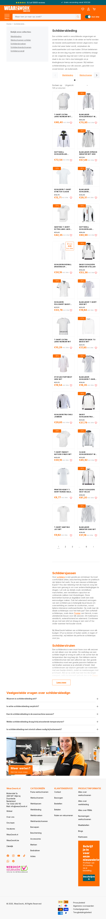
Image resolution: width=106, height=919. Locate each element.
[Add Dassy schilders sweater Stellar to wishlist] (96, 272)
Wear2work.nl (12, 834)
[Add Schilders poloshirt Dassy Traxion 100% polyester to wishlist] (71, 310)
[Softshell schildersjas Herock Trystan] (88, 214)
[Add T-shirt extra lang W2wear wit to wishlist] (71, 348)
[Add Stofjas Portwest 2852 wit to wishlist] (71, 385)
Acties (33, 856)
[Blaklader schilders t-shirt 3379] (88, 364)
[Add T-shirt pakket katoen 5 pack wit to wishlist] (71, 460)
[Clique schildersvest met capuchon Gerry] (88, 439)
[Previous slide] (55, 75)
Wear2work (19, 904)
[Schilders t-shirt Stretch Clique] (63, 176)
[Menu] (7, 14)
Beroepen (34, 827)
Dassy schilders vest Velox (87, 491)
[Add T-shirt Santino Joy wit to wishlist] (71, 535)
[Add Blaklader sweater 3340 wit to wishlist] (96, 535)
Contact (57, 792)
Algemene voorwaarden (83, 906)
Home (9, 24)
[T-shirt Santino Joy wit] (63, 514)
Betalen (57, 809)
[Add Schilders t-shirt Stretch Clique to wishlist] (71, 197)
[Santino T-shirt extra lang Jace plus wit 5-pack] (63, 214)
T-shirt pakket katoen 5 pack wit (63, 453)
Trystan (77, 613)
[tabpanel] (67, 75)
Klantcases (82, 837)
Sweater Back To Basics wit (87, 341)
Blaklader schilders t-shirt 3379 (87, 378)
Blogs (80, 831)
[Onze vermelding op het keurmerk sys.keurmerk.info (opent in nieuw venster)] (17, 872)
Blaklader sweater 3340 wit (87, 528)
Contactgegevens (81, 909)
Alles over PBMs (85, 810)
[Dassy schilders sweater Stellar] (88, 251)
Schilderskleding (20, 24)
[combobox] (47, 17)
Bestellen (58, 804)
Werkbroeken (36, 815)
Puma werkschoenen (39, 792)
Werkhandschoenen (39, 821)
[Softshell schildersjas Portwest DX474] (63, 139)
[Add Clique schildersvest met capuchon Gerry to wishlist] (96, 460)
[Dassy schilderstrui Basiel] (88, 401)
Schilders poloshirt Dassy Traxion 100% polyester (62, 303)
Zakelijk (9, 846)
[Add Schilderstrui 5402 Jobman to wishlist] (71, 422)
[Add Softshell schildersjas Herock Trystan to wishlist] (96, 235)
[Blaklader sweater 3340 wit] (88, 514)
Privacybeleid (79, 903)
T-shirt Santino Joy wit (62, 528)
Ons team (10, 823)
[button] (7, 14)
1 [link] (58, 547)
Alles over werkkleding (83, 802)
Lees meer (61, 682)
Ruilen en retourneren (63, 815)
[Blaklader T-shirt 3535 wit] (88, 289)
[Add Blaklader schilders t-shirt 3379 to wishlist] (96, 385)
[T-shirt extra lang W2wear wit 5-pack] (63, 101)
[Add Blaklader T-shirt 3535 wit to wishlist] (96, 310)
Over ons (10, 817)
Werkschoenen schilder (21, 40)
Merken (33, 845)
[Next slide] (97, 75)
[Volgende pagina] (93, 547)
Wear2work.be (12, 840)
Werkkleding (16, 36)
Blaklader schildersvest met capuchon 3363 (88, 116)
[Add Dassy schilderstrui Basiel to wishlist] (96, 422)
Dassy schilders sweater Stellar (87, 266)
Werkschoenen (36, 798)
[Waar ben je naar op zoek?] (78, 17)
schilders (61, 577)
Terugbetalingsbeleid (82, 912)
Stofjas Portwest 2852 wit (63, 378)
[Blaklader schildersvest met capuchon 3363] (88, 101)
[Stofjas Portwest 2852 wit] (63, 364)
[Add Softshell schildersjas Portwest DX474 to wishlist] (71, 160)
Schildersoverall (17, 51)
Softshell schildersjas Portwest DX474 (62, 153)
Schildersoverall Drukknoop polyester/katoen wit (63, 266)
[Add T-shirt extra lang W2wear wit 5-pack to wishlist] (71, 122)
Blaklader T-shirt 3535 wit (88, 303)
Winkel (9, 811)
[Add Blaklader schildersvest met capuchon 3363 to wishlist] (96, 122)
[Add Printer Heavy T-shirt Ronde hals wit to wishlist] (71, 498)
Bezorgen (58, 798)
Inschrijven (89, 877)
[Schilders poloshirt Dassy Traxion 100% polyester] (63, 289)
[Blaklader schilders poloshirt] (88, 176)
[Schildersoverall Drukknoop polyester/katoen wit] (63, 251)
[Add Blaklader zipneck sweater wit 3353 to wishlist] (96, 160)
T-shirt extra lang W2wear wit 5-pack (62, 116)
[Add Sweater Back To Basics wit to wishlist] (96, 348)
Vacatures (10, 829)
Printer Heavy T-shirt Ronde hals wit (62, 491)
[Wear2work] (17, 9)
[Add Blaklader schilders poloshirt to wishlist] (96, 197)
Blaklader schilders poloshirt (84, 190)
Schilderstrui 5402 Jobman (63, 416)
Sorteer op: (57, 85)
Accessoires (35, 839)
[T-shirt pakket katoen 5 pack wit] (63, 439)
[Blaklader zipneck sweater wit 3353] (88, 139)
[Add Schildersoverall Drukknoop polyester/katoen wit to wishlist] (71, 272)
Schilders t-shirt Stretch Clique (62, 190)
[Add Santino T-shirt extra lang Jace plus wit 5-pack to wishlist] (71, 235)
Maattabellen (83, 825)
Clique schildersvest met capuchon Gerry (88, 453)
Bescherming (35, 833)
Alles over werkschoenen (84, 793)
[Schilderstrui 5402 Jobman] (63, 401)
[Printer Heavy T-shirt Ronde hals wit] (63, 476)
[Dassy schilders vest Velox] (88, 476)
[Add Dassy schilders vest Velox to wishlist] (96, 498)
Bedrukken (35, 850)
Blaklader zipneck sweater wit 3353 (88, 153)
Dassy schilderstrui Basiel (86, 416)
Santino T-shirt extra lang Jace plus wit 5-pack (62, 228)
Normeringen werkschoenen (84, 817)
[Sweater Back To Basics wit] (88, 326)
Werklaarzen (35, 804)
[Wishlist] (83, 9)
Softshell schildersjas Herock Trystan (87, 228)
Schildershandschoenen (21, 47)
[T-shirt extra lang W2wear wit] (63, 326)
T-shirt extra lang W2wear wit (62, 341)
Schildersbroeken (18, 44)
